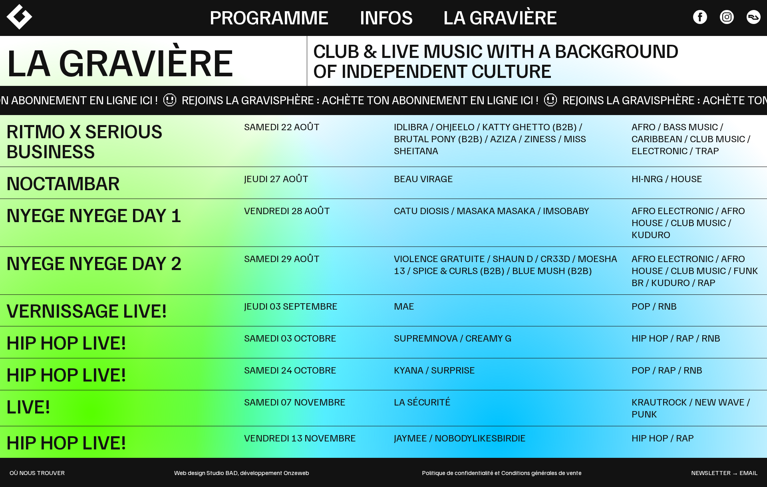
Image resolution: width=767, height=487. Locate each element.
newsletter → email (724, 473)
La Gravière (500, 16)
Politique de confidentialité (457, 473)
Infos (386, 16)
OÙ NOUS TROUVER (37, 473)
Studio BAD (222, 473)
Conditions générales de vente (541, 473)
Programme (269, 16)
